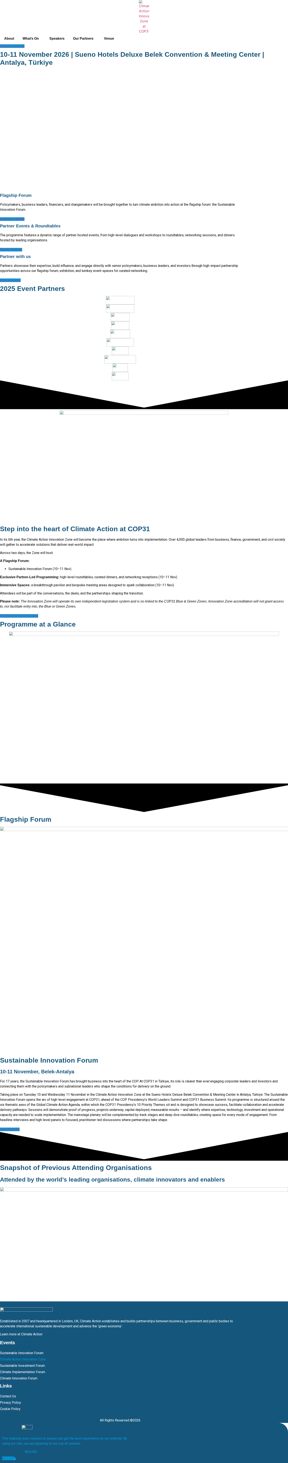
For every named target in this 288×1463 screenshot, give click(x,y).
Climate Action (31, 1334)
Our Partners (83, 38)
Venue (109, 38)
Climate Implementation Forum (22, 1372)
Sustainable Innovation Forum (21, 1353)
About (9, 38)
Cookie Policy (10, 1409)
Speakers (57, 38)
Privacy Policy (10, 1403)
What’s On (31, 38)
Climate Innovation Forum (18, 1378)
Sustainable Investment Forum (22, 1366)
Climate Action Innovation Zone (23, 1359)
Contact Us (8, 1396)
